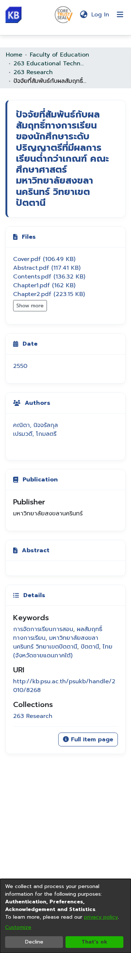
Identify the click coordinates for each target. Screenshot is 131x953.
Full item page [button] (91, 739)
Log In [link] (100, 14)
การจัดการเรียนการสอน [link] (43, 629)
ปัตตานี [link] (90, 646)
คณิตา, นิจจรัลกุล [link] (35, 425)
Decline (34, 942)
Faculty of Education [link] (59, 54)
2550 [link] (20, 366)
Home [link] (14, 54)
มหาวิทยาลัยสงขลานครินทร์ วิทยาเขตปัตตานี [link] (55, 642)
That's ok (94, 942)
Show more (30, 306)
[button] (13, 15)
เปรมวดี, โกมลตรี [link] (34, 434)
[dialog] (65, 916)
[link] (44, 259)
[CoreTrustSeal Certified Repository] (64, 14)
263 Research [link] (33, 72)
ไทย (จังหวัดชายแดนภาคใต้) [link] (62, 651)
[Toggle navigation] (120, 15)
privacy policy (101, 917)
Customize (18, 927)
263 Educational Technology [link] (49, 63)
